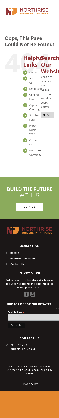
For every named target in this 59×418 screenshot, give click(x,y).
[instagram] (32, 294)
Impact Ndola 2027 (33, 130)
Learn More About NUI (22, 258)
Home (33, 72)
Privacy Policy (29, 384)
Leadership (35, 89)
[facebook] (26, 294)
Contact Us (17, 264)
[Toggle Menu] (52, 11)
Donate (14, 253)
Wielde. (29, 373)
